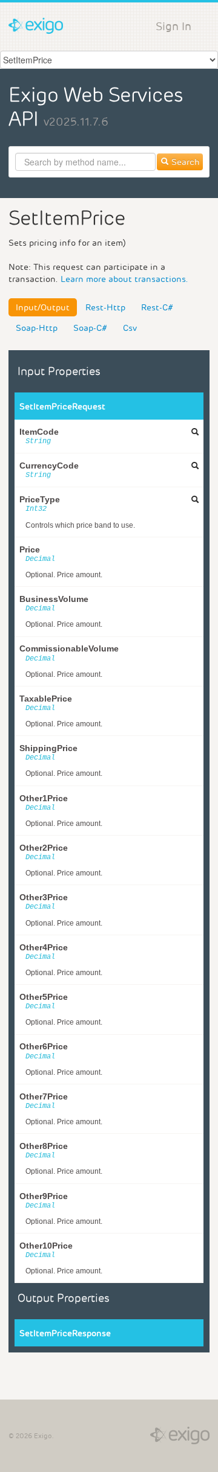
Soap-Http (37, 327)
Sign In (173, 26)
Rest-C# (157, 307)
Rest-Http (105, 307)
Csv (130, 327)
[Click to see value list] (195, 431)
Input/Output (43, 307)
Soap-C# (90, 327)
